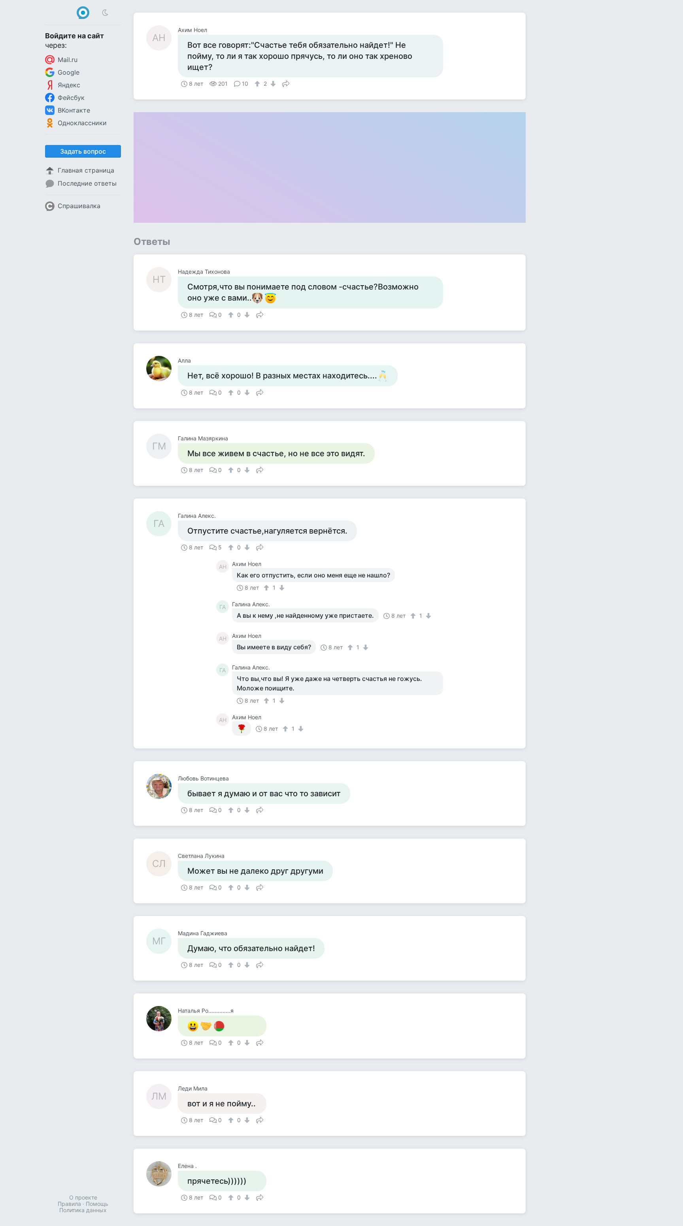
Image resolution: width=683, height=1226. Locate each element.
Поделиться (285, 83)
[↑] (258, 84)
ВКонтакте (74, 110)
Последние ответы (87, 183)
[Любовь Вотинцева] (162, 786)
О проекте (83, 1197)
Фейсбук (71, 98)
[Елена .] (162, 1174)
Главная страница (86, 170)
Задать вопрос (83, 151)
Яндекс (69, 85)
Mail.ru (67, 60)
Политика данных (83, 1210)
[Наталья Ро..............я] (162, 1018)
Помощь (97, 1203)
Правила (69, 1203)
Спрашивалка (79, 206)
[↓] (272, 84)
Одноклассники (82, 123)
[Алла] (162, 368)
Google (68, 72)
